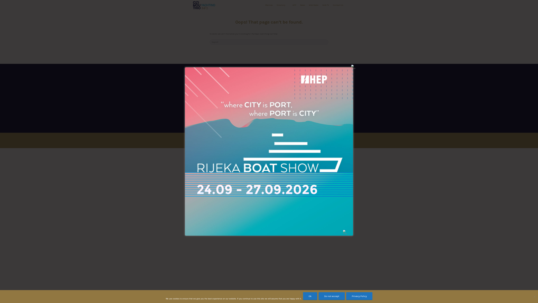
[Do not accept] (534, 296)
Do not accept (331, 296)
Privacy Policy (359, 296)
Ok (310, 296)
